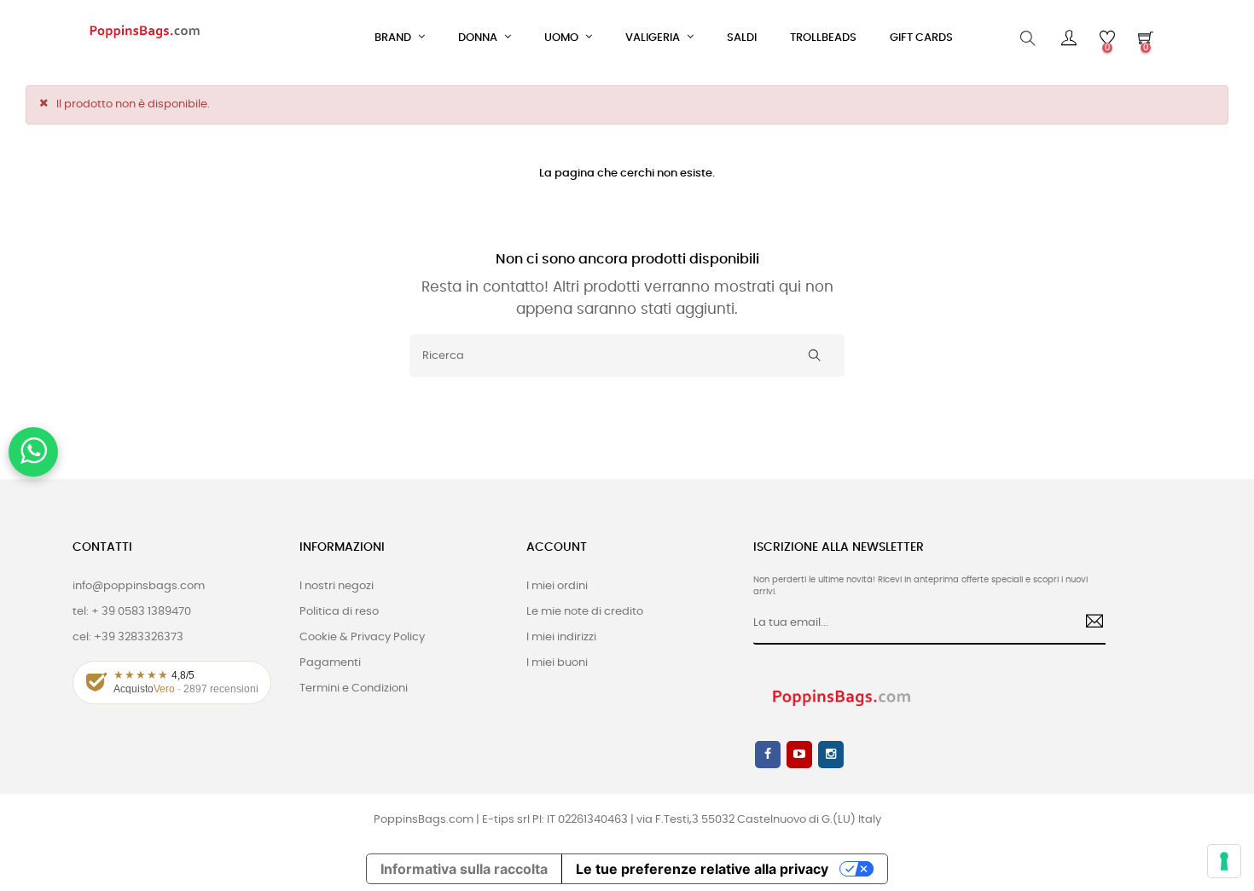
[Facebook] (768, 754)
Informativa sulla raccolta (464, 868)
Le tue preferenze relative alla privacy (702, 868)
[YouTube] (799, 754)
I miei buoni (557, 662)
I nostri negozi (336, 586)
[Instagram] (831, 754)
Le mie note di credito (584, 611)
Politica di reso (339, 611)
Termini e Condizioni (353, 688)
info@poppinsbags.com (139, 586)
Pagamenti (330, 662)
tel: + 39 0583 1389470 (132, 611)
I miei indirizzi (561, 637)
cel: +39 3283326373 (128, 637)
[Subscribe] (1088, 623)
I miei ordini (557, 586)
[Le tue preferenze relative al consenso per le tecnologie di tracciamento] (1224, 861)
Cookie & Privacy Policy (362, 637)
